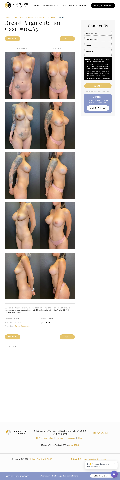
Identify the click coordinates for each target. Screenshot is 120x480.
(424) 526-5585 (102, 5)
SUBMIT (98, 86)
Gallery (61, 6)
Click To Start (102, 476)
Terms (108, 91)
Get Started (98, 108)
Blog (80, 438)
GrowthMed (74, 445)
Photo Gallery (19, 17)
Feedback (71, 438)
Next (67, 39)
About (72, 6)
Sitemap (59, 438)
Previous (12, 39)
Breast (31, 17)
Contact (83, 6)
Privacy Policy (104, 73)
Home (36, 6)
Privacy (103, 91)
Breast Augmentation (46, 17)
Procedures (47, 6)
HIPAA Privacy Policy (44, 438)
